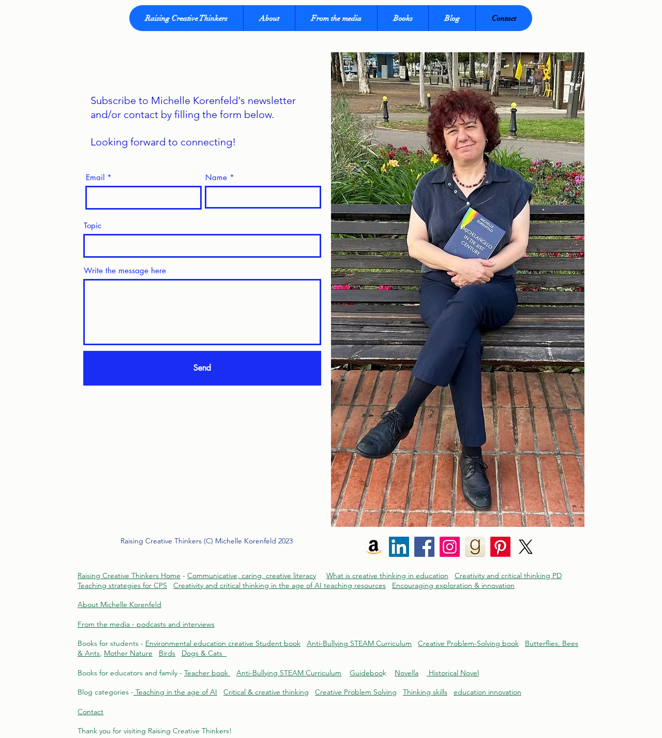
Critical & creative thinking (266, 692)
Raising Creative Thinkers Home (129, 575)
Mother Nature (128, 653)
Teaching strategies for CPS (122, 585)
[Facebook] (424, 547)
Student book (277, 643)
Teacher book (207, 672)
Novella (406, 672)
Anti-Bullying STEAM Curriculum (359, 643)
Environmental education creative (200, 643)
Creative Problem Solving (356, 692)
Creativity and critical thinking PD (508, 575)
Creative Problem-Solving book (468, 643)
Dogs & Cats (204, 653)
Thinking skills (425, 692)
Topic (92, 225)
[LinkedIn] (399, 547)
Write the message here (125, 270)
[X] (526, 547)
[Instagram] (450, 547)
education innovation (487, 692)
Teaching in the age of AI (175, 692)
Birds (167, 653)
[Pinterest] (500, 547)
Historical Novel (453, 672)
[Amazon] (374, 547)
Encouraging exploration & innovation (453, 585)
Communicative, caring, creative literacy (251, 575)
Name (216, 177)
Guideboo (366, 672)
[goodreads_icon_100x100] (475, 547)
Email (95, 177)
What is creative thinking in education (387, 575)
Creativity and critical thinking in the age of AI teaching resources (279, 585)
